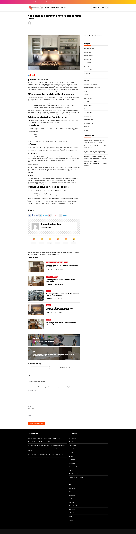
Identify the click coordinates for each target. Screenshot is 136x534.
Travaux (48, 1)
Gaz (85, 91)
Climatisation (87, 55)
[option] (23, 531)
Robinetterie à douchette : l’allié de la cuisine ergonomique (61, 323)
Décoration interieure (89, 77)
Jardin (85, 102)
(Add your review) (65, 367)
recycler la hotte (67, 151)
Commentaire (32, 390)
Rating (30, 406)
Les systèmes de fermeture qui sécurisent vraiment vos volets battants (46, 445)
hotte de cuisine (54, 141)
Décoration (87, 70)
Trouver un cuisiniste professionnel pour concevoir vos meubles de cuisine (59, 309)
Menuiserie (87, 105)
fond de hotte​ (55, 254)
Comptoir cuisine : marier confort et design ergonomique (60, 280)
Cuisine (35, 1)
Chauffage (86, 52)
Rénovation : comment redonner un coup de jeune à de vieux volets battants (115, 530)
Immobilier (86, 98)
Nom (29, 410)
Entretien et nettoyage (90, 84)
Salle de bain (42, 1)
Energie (86, 80)
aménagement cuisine (39, 252)
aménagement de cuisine (53, 252)
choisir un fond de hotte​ (67, 252)
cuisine (49, 254)
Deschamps (35, 23)
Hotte (85, 95)
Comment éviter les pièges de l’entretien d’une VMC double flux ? (45, 438)
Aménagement (88, 48)
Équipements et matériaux (91, 87)
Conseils (30, 1)
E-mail (57, 410)
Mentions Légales (55, 7)
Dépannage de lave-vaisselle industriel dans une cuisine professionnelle (63, 294)
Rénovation (87, 119)
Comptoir (54, 262)
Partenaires (55, 1)
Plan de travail (87, 116)
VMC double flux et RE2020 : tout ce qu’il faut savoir (41, 442)
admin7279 (50, 270)
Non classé (86, 112)
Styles (66, 262)
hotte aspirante (58, 99)
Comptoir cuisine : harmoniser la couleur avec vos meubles (62, 266)
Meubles (61, 262)
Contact (47, 7)
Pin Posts (63, 7)
